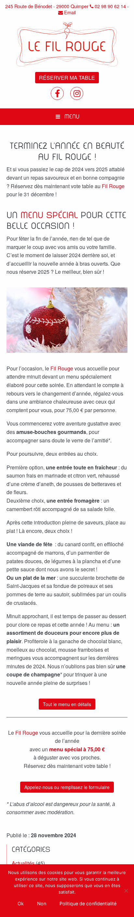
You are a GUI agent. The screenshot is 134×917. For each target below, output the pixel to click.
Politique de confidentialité (88, 903)
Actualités (23, 863)
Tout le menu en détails (67, 704)
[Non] (126, 890)
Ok (21, 903)
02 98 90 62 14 (109, 6)
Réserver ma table (67, 77)
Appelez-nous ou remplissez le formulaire (67, 787)
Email (69, 12)
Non (41, 903)
